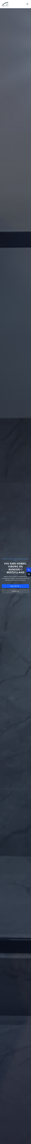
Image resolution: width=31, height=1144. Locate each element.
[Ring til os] (29, 570)
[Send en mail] (29, 574)
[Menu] (27, 4)
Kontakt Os (15, 591)
